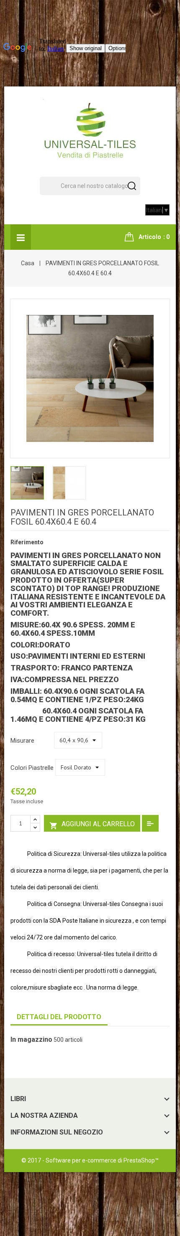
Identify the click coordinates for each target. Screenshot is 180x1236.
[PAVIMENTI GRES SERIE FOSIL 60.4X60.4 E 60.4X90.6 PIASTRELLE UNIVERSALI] (27, 482)
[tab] (59, 1017)
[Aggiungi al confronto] (150, 823)
